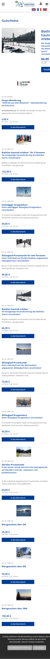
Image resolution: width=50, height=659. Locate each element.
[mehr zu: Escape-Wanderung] (23, 84)
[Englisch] (34, 9)
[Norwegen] (45, 9)
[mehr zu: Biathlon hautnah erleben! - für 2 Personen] (23, 139)
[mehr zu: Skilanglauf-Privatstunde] (23, 349)
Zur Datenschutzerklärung (19, 647)
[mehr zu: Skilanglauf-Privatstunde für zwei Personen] (23, 243)
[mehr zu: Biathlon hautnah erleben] (18, 40)
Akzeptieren (39, 647)
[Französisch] (39, 9)
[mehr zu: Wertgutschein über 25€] (23, 510)
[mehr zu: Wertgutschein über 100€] (23, 595)
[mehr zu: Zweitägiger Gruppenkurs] (23, 191)
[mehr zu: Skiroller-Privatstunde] (23, 451)
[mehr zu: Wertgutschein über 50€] (23, 552)
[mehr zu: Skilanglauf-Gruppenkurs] (23, 402)
